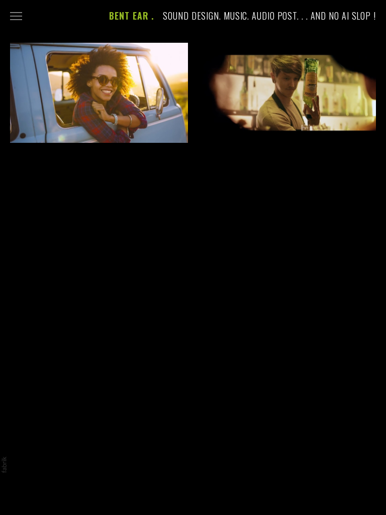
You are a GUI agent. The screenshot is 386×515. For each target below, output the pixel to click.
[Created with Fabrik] (4, 465)
